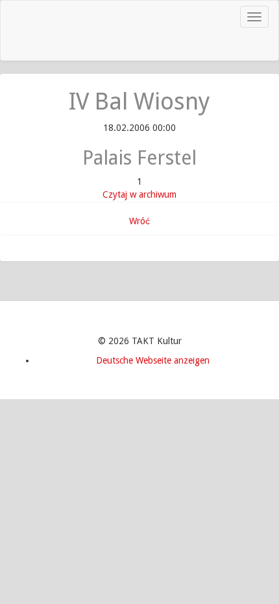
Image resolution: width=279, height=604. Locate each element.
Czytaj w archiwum (139, 194)
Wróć (139, 221)
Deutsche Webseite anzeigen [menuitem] (153, 360)
